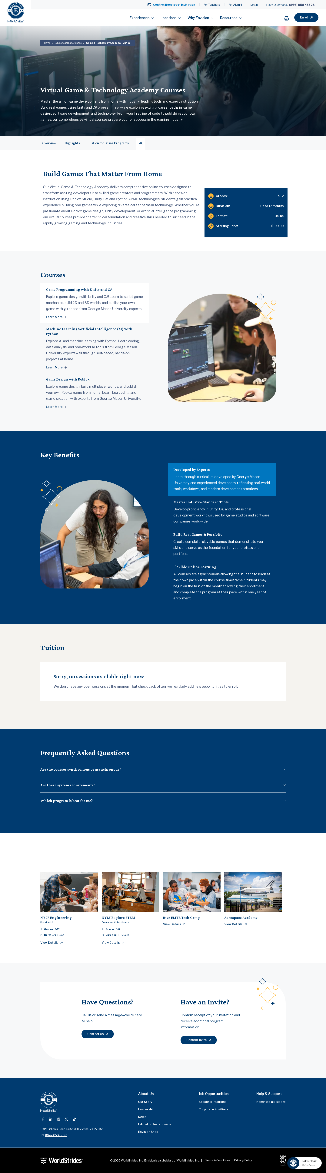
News (142, 1117)
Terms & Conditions (217, 1160)
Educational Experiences (68, 42)
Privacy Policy (243, 1160)
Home (47, 42)
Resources (228, 18)
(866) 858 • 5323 (302, 5)
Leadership (146, 1109)
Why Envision (198, 18)
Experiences (139, 18)
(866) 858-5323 (56, 1135)
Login (254, 4)
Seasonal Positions (212, 1102)
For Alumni (235, 4)
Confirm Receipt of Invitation (174, 4)
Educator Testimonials (154, 1124)
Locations (169, 18)
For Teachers (212, 4)
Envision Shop (148, 1132)
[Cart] (288, 17)
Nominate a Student (271, 1102)
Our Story (145, 1102)
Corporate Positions (213, 1109)
